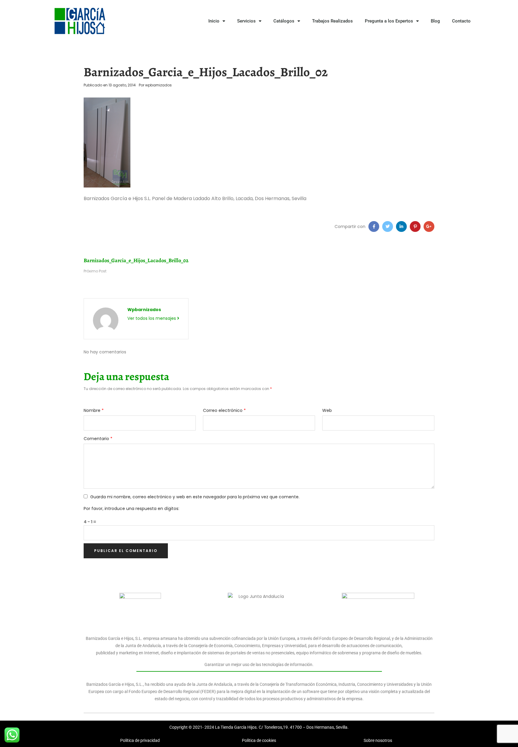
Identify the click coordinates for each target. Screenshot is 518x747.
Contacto (461, 21)
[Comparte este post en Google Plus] (429, 226)
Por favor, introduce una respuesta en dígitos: (131, 509)
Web (327, 410)
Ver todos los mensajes (152, 318)
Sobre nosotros (378, 740)
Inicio (213, 21)
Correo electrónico (224, 410)
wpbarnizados (158, 85)
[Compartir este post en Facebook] (373, 226)
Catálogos (283, 21)
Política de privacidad (140, 740)
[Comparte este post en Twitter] (387, 226)
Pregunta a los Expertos (389, 21)
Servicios (246, 21)
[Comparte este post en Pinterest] (415, 226)
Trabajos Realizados (332, 21)
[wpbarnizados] (105, 320)
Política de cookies (259, 740)
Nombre (94, 410)
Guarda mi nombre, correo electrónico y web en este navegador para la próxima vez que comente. (194, 497)
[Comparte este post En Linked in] (401, 226)
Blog (435, 21)
